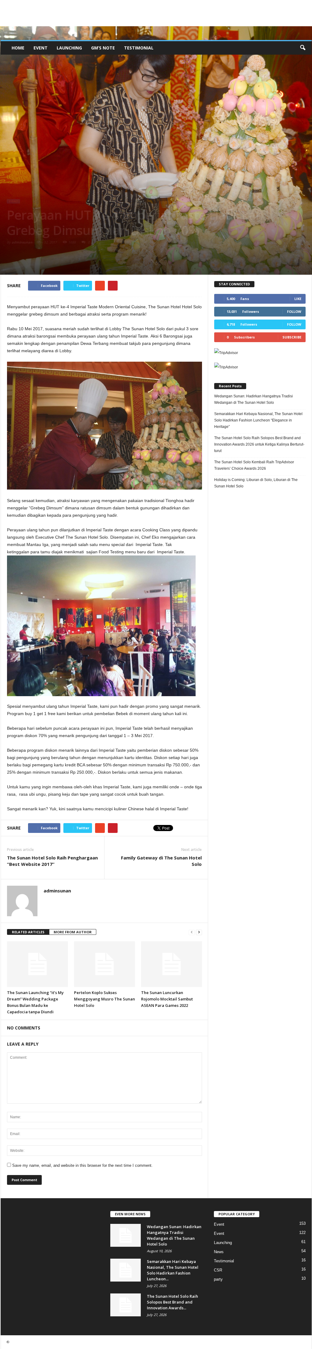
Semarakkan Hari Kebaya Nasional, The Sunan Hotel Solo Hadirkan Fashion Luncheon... (172, 1270)
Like (297, 298)
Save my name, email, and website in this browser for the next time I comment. (82, 1165)
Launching (69, 48)
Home (18, 48)
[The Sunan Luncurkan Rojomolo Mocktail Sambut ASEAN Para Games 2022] (171, 964)
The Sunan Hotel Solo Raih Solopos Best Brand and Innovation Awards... (172, 1302)
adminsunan (22, 242)
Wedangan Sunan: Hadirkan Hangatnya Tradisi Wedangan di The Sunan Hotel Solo (253, 399)
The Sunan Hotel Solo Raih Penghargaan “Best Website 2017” (52, 861)
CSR (218, 1270)
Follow (294, 311)
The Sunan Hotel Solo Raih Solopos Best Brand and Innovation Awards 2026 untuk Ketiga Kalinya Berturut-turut (259, 444)
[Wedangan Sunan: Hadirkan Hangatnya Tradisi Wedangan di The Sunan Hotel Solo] (125, 1235)
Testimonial (139, 48)
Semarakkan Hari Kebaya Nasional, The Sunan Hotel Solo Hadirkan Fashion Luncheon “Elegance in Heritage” (258, 420)
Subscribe (291, 337)
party (218, 1279)
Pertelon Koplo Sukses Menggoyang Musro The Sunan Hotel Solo (104, 999)
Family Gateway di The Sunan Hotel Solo (161, 861)
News (219, 1252)
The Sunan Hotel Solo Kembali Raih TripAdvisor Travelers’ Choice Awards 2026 (254, 465)
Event (41, 48)
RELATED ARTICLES (28, 932)
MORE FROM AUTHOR (73, 932)
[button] (302, 48)
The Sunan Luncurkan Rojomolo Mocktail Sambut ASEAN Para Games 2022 (167, 999)
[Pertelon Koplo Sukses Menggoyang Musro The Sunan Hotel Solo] (104, 964)
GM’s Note (103, 48)
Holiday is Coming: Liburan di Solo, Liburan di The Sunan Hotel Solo (256, 483)
